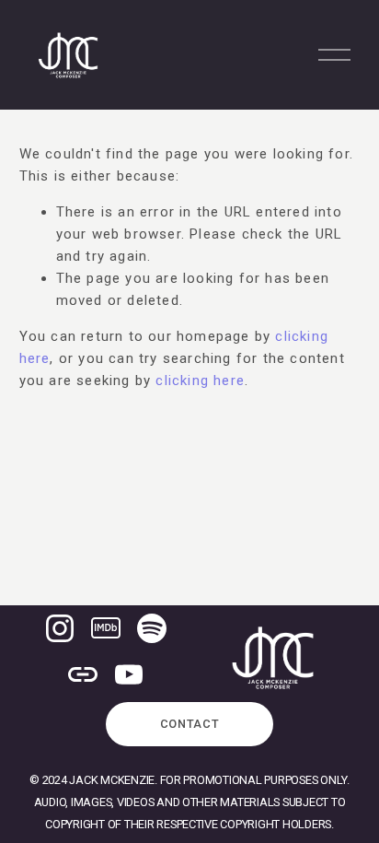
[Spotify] (152, 628)
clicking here (200, 380)
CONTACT (190, 724)
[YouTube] (129, 674)
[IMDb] (106, 628)
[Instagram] (60, 628)
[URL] (83, 674)
